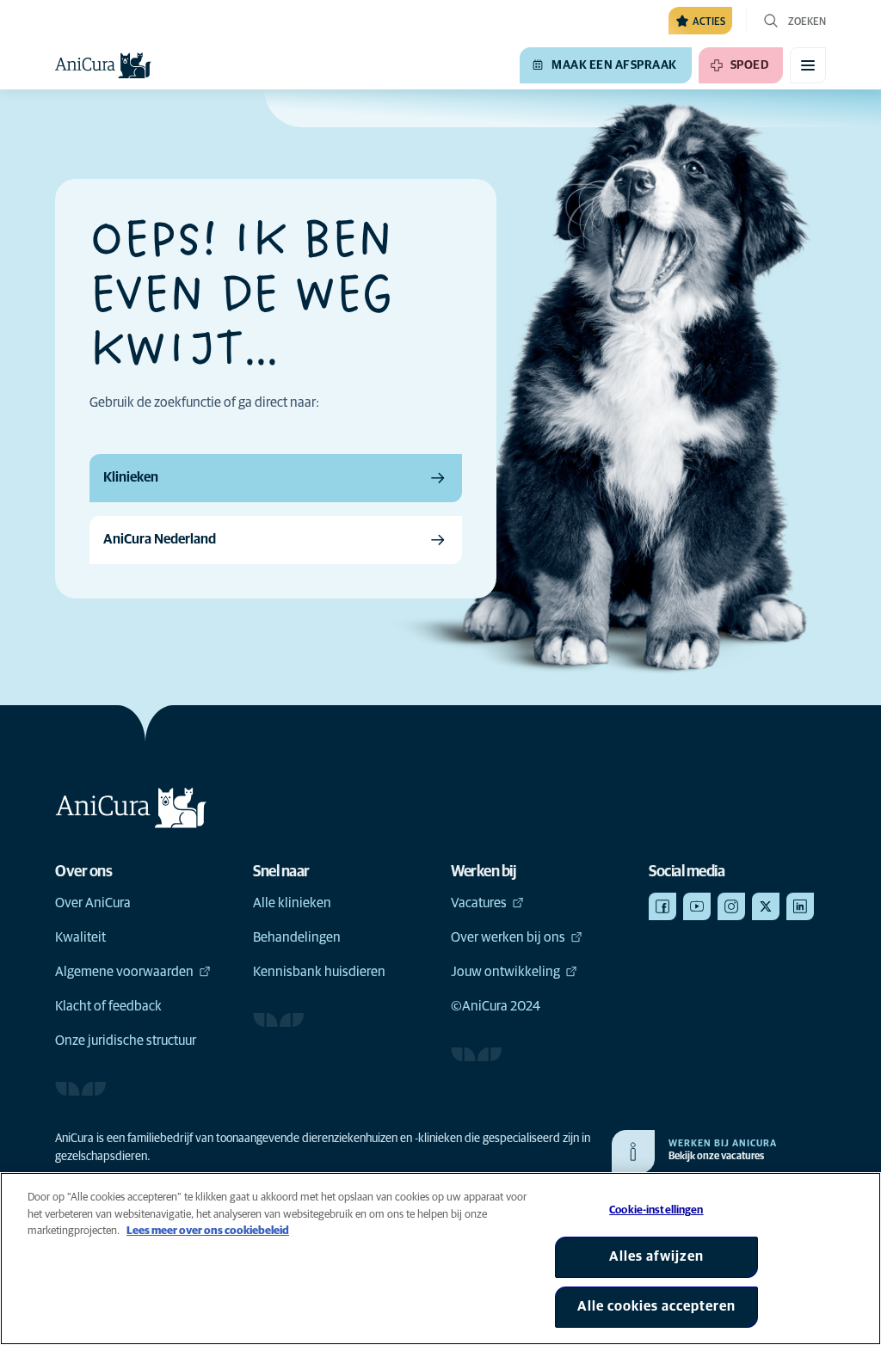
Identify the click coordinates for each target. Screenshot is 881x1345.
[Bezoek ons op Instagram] (731, 906)
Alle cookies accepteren (656, 1306)
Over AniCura (93, 903)
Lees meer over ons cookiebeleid (207, 1231)
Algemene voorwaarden (124, 972)
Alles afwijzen (656, 1256)
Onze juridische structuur (125, 1040)
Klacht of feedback (108, 1006)
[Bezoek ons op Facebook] (662, 906)
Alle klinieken (292, 903)
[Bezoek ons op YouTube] (697, 906)
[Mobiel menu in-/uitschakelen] (808, 65)
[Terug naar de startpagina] (103, 65)
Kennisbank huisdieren (319, 972)
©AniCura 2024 (495, 1006)
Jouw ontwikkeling (505, 972)
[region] (440, 1258)
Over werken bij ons (508, 937)
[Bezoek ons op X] (765, 906)
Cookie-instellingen (656, 1210)
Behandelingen (297, 937)
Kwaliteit (80, 937)
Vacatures (479, 903)
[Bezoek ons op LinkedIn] (800, 906)
